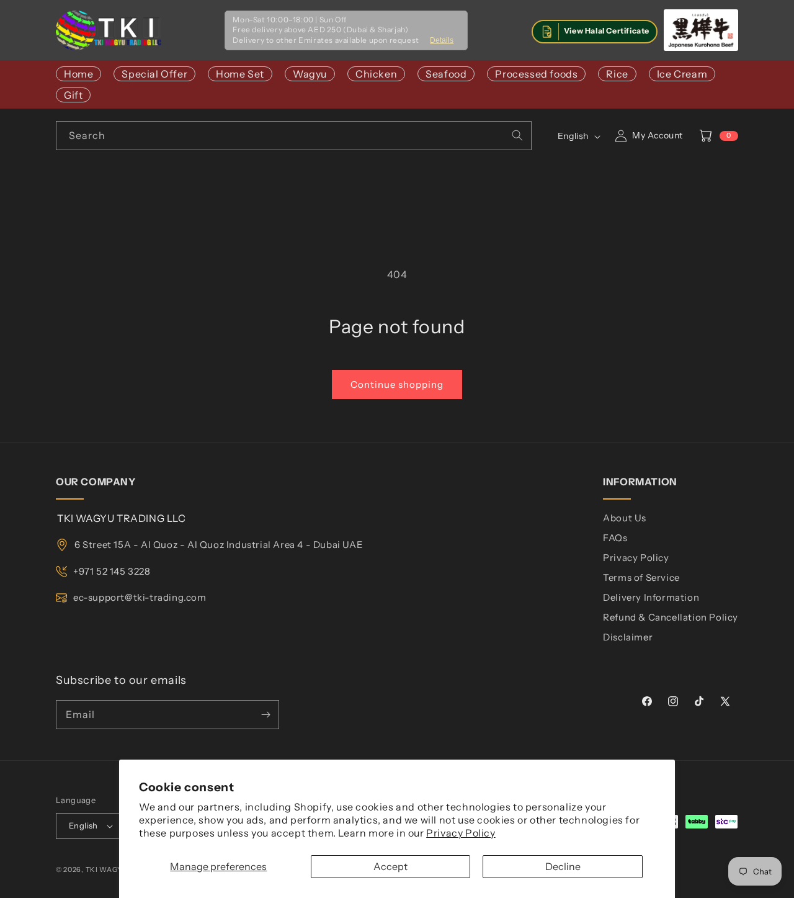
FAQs (615, 538)
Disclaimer (628, 637)
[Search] (517, 135)
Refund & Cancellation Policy (670, 617)
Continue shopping (397, 384)
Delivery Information (651, 597)
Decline (563, 866)
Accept (390, 866)
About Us (624, 518)
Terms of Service (641, 577)
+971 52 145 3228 (112, 571)
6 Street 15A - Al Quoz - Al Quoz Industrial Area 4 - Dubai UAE (218, 544)
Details (441, 40)
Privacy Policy (460, 833)
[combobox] (293, 136)
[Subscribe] (265, 714)
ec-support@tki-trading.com (140, 597)
